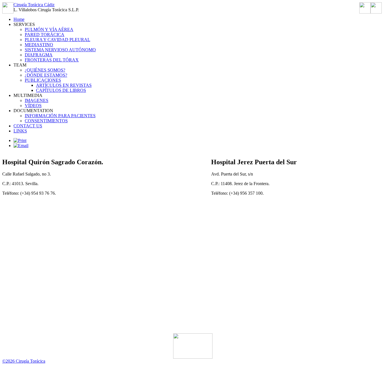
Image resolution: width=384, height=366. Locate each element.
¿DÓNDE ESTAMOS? (46, 75)
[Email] (20, 145)
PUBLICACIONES (43, 80)
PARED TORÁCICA (44, 34)
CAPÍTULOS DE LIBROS (61, 90)
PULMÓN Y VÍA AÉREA (49, 29)
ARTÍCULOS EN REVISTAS (64, 85)
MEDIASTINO (39, 44)
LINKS (20, 130)
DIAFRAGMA (39, 54)
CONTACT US (27, 125)
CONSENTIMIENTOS (46, 120)
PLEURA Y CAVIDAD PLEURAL (57, 39)
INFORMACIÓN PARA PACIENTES (60, 115)
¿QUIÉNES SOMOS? (45, 70)
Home (18, 19)
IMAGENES (36, 100)
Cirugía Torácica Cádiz (34, 4)
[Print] (19, 140)
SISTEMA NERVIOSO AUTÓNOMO (60, 49)
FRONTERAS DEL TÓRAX (52, 59)
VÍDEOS (33, 105)
